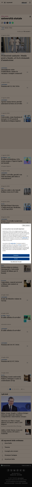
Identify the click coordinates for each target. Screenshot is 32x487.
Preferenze (16, 255)
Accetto (16, 258)
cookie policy (25, 237)
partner (19, 244)
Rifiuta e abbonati (26, 225)
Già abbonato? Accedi (16, 261)
